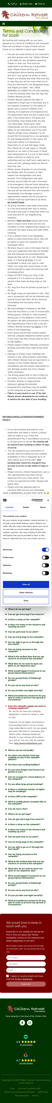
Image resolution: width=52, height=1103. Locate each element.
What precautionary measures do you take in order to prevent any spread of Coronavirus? (27, 698)
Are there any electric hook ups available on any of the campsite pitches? (24, 757)
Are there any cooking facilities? (24, 765)
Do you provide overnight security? (25, 690)
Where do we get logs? (19, 609)
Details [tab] (26, 507)
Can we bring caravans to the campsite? (22, 650)
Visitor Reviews (26, 1045)
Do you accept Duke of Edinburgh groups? (24, 679)
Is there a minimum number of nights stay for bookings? (26, 790)
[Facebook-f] (22, 1022)
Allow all (26, 584)
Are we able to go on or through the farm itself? (25, 643)
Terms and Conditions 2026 (29, 1088)
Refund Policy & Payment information (19, 1092)
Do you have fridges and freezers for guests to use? (26, 771)
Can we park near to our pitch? (23, 632)
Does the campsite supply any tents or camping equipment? (27, 707)
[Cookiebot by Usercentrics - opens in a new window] (32, 500)
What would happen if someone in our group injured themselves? (27, 672)
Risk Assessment (22, 1095)
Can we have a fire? (18, 809)
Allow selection (26, 592)
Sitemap (35, 1095)
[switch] (45, 557)
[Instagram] (29, 1022)
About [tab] (42, 507)
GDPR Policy (43, 1092)
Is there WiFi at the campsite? (22, 796)
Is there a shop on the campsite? (24, 619)
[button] (4, 24)
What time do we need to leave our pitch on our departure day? (25, 665)
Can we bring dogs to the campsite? (26, 637)
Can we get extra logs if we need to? (26, 614)
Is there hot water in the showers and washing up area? (26, 626)
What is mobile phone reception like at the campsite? (27, 803)
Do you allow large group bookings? (25, 784)
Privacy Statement (23, 979)
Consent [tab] (9, 507)
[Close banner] (48, 500)
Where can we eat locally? (21, 750)
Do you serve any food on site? (23, 685)
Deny (26, 600)
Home (12, 1088)
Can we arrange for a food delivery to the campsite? (26, 778)
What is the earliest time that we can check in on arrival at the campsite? (26, 657)
